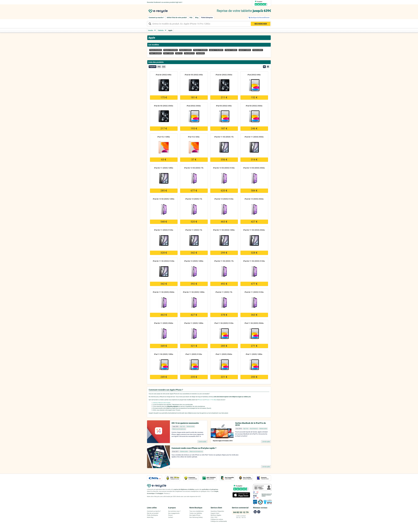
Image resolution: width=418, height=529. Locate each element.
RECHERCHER (261, 24)
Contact (170, 517)
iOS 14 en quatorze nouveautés (185, 423)
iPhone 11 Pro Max (210, 400)
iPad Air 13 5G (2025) (170, 50)
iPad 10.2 (179, 53)
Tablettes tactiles (190, 426)
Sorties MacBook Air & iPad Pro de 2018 (250, 424)
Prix (159, 66)
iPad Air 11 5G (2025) (200, 50)
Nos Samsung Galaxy (196, 517)
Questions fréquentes (217, 511)
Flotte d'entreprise (152, 515)
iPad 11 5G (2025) (155, 53)
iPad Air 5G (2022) (155, 50)
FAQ (191, 17)
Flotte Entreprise (207, 17)
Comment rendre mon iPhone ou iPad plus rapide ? (194, 448)
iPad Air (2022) (257, 50)
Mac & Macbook (254, 428)
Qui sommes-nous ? (174, 511)
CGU (216, 517)
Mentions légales (216, 515)
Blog (196, 17)
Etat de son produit (152, 513)
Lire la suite (202, 441)
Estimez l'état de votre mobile (161, 402)
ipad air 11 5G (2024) (216, 50)
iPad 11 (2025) (168, 53)
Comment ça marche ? (156, 17)
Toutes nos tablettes (195, 513)
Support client (215, 513)
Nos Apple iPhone (194, 515)
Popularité (152, 66)
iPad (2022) (200, 53)
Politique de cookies (217, 519)
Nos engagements (174, 513)
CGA (212, 517)
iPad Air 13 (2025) (185, 50)
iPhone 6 (200, 400)
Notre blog (150, 517)
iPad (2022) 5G (189, 53)
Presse (170, 515)
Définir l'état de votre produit (177, 17)
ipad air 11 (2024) (244, 50)
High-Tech (182, 426)
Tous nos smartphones (196, 511)
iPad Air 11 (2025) (231, 50)
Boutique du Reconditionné (259, 17)
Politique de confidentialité (219, 521)
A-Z (164, 66)
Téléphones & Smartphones (178, 429)
